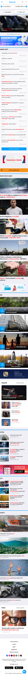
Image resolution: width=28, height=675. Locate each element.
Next (26, 6)
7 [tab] (16, 34)
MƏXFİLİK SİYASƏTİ (14, 652)
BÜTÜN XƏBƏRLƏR (14, 149)
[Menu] (2, 2)
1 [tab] (7, 34)
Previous (1, 6)
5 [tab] (13, 34)
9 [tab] (19, 34)
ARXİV (14, 647)
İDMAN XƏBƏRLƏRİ (14, 170)
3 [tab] (10, 34)
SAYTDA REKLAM (14, 641)
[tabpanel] (14, 24)
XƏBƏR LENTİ (4, 49)
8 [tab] (18, 34)
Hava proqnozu (7, 6)
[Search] (26, 1)
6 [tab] (15, 34)
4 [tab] (12, 34)
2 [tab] (9, 34)
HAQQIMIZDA (14, 649)
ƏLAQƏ (14, 644)
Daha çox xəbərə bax (20, 382)
